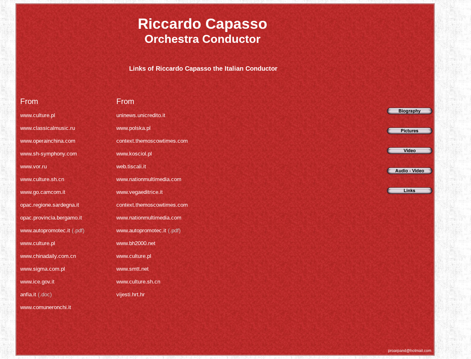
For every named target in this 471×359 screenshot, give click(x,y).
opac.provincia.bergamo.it (51, 218)
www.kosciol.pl (134, 154)
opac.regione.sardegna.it (49, 205)
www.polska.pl (133, 128)
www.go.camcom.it (42, 192)
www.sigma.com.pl (42, 269)
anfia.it (29, 294)
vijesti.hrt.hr (130, 294)
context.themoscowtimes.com (152, 141)
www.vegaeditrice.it (139, 192)
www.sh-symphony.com (48, 154)
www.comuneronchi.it (45, 307)
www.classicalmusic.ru (47, 128)
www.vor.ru (33, 167)
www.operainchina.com (47, 141)
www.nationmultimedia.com (148, 179)
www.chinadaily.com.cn (48, 256)
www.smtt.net (132, 269)
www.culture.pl (37, 115)
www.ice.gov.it (37, 282)
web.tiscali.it (131, 167)
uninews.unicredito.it (140, 115)
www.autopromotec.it (45, 230)
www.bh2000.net (135, 243)
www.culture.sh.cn (42, 179)
